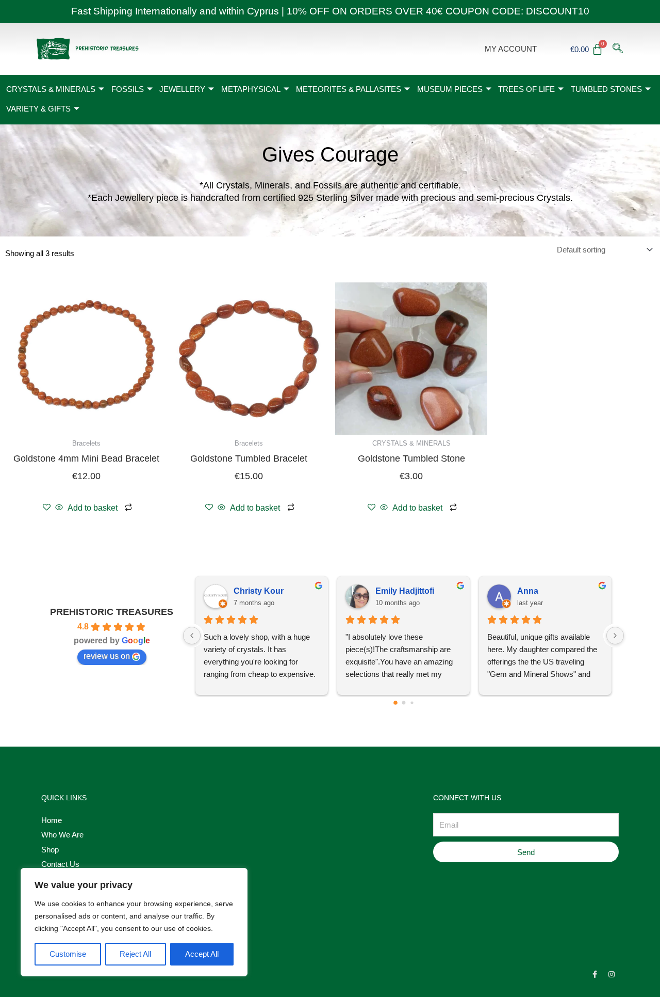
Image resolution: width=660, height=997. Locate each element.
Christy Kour (259, 591)
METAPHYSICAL (250, 89)
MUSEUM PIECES (450, 89)
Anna (527, 591)
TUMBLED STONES (606, 89)
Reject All (135, 953)
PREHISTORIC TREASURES (111, 612)
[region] (134, 922)
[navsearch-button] (617, 49)
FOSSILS (127, 89)
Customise (68, 953)
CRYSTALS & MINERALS (50, 89)
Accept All (202, 953)
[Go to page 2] (411, 703)
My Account (511, 48)
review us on (107, 656)
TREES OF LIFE (526, 89)
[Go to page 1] (403, 703)
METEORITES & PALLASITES (348, 89)
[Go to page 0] (395, 703)
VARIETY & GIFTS (38, 108)
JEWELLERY (182, 89)
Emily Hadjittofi (404, 591)
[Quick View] (59, 507)
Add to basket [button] (93, 507)
